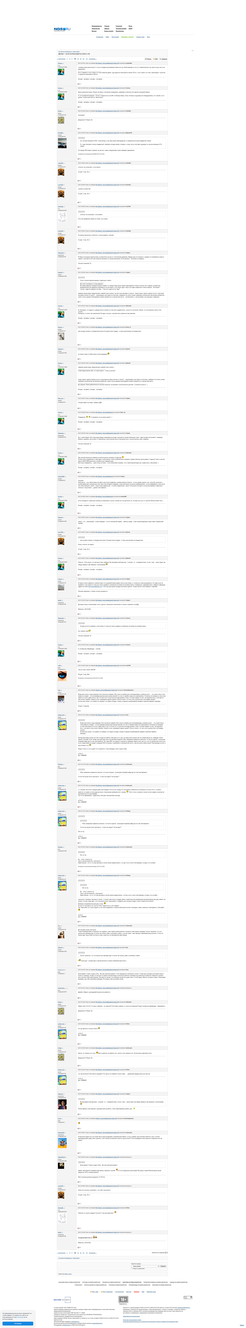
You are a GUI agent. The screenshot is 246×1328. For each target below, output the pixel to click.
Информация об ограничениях (131, 1316)
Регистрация (115, 37)
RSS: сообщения (108, 1291)
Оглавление (99, 37)
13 (83, 59)
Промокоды (120, 31)
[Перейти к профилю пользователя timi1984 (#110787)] (62, 148)
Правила (136, 1291)
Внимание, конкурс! (127, 37)
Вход (148, 37)
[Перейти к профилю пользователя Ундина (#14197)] (61, 74)
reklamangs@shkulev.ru (183, 1307)
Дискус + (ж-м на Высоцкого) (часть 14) (106, 690)
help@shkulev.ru (66, 1325)
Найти (107, 37)
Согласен (17, 1323)
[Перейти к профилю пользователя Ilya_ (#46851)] (61, 938)
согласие (20, 1317)
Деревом (164, 59)
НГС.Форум (61, 51)
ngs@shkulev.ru (75, 1321)
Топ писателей (119, 1291)
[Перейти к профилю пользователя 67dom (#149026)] (61, 123)
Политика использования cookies (132, 1320)
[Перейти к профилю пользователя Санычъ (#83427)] (61, 589)
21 (87, 59)
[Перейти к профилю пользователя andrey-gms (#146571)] (62, 729)
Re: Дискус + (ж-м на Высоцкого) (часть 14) (107, 63)
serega (69, 1273)
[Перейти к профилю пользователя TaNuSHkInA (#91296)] (61, 1168)
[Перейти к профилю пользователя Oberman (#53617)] (62, 1109)
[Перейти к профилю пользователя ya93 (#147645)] (62, 680)
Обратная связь (151, 1291)
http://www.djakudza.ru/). (95, 586)
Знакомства (96, 28)
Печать (149, 59)
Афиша (106, 28)
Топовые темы (140, 37)
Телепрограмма (121, 28)
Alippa (66, 1273)
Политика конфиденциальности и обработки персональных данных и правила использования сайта (150, 1321)
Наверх (242, 1325)
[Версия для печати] (78, 84)
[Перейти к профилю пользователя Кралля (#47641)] (61, 339)
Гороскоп (119, 26)
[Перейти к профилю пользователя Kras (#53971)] (61, 702)
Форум (94, 31)
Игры (130, 26)
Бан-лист (128, 1291)
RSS (156, 59)
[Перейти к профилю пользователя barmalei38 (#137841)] (62, 1147)
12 (80, 59)
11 (78, 59)
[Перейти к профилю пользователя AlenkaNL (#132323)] (62, 221)
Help (143, 1291)
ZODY (130, 28)
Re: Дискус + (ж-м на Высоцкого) (104, 412)
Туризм (106, 26)
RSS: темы (95, 1291)
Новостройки (76, 51)
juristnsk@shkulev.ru (97, 1323)
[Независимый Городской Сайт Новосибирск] (62, 30)
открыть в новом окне (139, 1268)
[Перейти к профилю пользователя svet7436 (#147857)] (61, 175)
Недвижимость (97, 26)
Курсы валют (108, 31)
